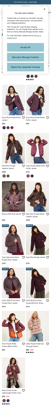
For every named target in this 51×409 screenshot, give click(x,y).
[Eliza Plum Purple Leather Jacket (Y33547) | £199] (13, 148)
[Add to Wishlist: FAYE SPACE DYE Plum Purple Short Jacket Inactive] (23, 300)
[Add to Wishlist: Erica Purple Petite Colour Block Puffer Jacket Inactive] (23, 343)
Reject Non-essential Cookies (25, 67)
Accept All (25, 47)
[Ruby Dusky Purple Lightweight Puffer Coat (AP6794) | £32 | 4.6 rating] (13, 404)
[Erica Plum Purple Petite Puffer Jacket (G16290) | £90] (37, 100)
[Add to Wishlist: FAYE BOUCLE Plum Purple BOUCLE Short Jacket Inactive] (47, 300)
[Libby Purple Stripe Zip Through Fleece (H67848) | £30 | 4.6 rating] (37, 352)
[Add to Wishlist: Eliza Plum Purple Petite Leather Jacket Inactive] (47, 214)
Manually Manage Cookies (25, 57)
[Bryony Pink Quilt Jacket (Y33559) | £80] (13, 196)
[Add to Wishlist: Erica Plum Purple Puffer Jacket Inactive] (23, 117)
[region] (26, 40)
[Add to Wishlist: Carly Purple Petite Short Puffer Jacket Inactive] (47, 166)
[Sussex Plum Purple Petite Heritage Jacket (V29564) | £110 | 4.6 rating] (37, 80)
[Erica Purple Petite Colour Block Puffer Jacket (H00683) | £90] (13, 326)
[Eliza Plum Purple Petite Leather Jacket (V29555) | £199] (37, 196)
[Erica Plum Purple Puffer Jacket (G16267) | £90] (13, 100)
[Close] (44, 9)
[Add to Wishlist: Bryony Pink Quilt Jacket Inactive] (23, 214)
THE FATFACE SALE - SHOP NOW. (25, 2)
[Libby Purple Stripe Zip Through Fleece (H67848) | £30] (37, 326)
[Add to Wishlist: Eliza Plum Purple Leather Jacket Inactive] (23, 166)
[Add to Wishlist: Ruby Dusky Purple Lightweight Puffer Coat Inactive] (23, 390)
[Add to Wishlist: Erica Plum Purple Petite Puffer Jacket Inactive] (47, 117)
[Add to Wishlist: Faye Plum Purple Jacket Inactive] (47, 257)
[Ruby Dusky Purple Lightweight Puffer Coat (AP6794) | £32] (13, 372)
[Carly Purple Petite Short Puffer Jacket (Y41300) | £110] (37, 148)
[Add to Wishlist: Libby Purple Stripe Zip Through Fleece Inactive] (47, 343)
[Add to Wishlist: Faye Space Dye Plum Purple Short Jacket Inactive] (23, 257)
